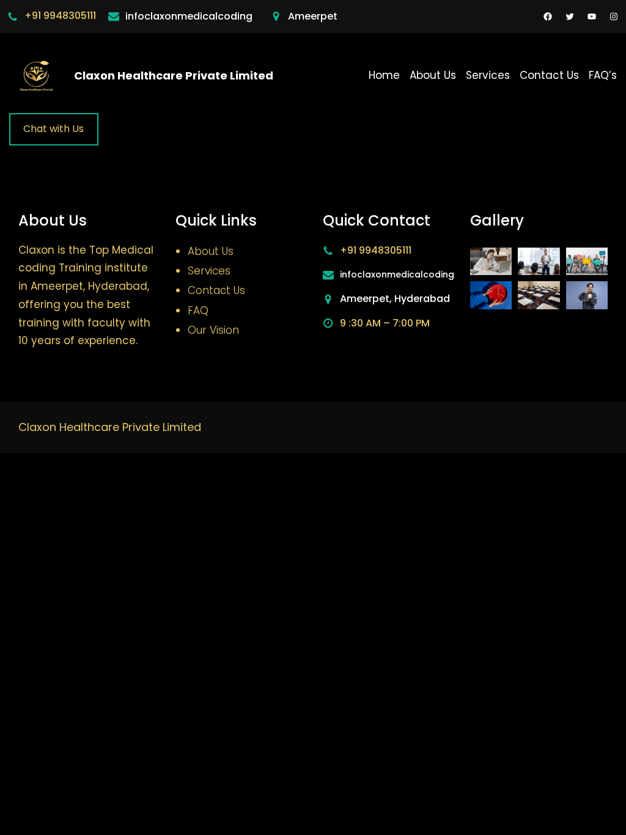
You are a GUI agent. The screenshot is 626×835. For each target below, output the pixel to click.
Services (209, 270)
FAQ (198, 310)
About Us (211, 251)
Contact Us (216, 290)
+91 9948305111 (60, 16)
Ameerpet (312, 16)
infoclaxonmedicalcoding (188, 16)
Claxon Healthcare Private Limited (173, 75)
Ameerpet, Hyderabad (395, 299)
